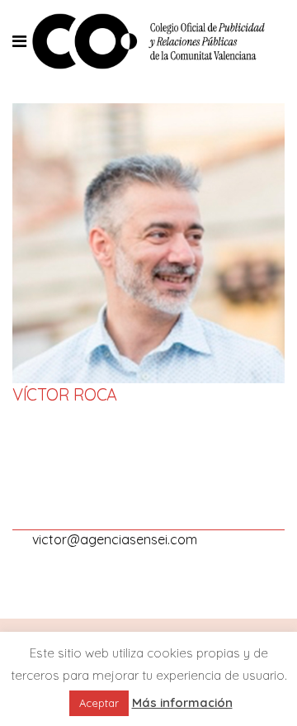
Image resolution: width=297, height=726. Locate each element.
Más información (182, 702)
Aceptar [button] (99, 702)
